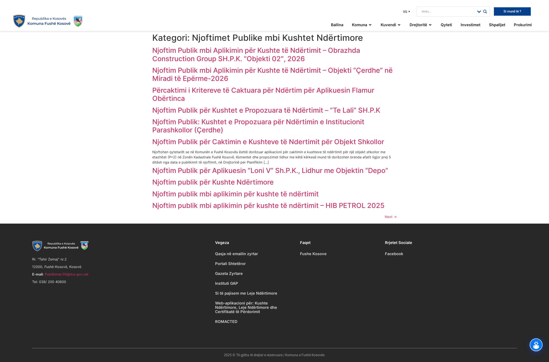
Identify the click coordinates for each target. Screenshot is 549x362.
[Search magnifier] (485, 12)
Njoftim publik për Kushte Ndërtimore (213, 182)
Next (391, 217)
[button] (406, 11)
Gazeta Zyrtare (229, 273)
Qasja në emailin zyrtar (236, 253)
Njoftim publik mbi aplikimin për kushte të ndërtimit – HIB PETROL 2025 (268, 205)
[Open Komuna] (370, 25)
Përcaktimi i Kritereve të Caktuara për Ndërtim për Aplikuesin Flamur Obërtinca (263, 94)
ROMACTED (226, 321)
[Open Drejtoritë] (430, 25)
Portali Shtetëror (230, 263)
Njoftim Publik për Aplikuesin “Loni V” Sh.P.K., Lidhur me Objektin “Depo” (270, 170)
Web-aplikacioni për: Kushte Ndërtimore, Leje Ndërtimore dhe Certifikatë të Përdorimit (246, 307)
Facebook (394, 253)
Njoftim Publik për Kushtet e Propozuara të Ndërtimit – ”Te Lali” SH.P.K (266, 110)
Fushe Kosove (313, 253)
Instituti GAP (226, 283)
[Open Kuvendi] (399, 25)
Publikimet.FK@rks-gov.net (66, 274)
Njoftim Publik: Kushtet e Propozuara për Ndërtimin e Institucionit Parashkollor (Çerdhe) (258, 126)
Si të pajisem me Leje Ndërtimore (246, 293)
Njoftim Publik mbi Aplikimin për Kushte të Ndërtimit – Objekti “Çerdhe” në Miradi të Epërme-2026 (272, 74)
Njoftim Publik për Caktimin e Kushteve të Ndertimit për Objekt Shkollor (268, 142)
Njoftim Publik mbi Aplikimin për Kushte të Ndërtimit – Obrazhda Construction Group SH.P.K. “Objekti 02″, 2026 (256, 54)
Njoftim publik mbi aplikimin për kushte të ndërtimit (235, 194)
